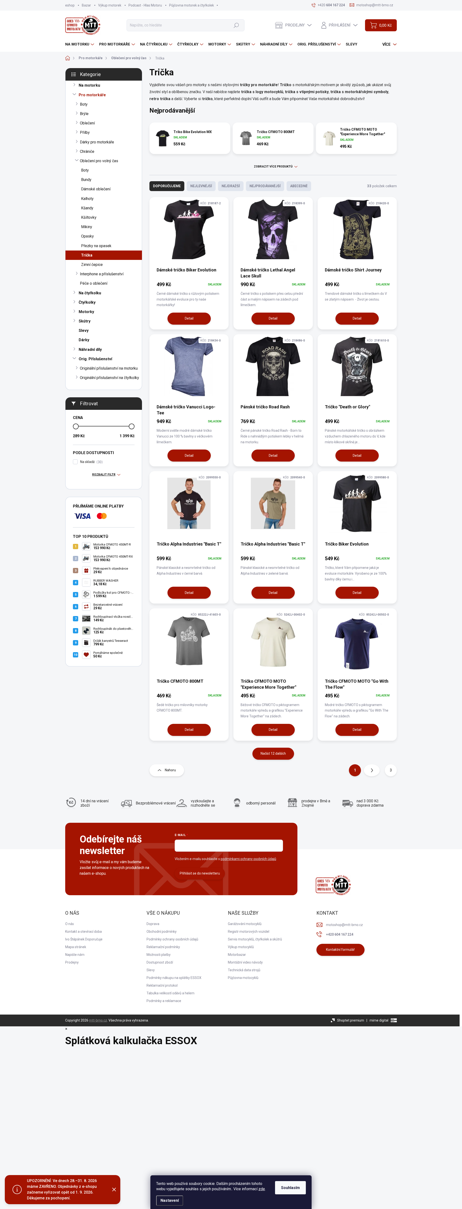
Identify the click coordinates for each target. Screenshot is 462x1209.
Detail (189, 318)
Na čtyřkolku (90, 293)
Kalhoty (87, 198)
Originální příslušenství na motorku (109, 368)
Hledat (236, 25)
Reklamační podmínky (163, 947)
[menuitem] (80, 44)
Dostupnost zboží (160, 962)
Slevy (84, 330)
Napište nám (74, 955)
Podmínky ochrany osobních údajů (172, 939)
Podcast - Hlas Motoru (145, 5)
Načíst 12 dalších (273, 753)
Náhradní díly (90, 349)
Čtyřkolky (87, 302)
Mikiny (86, 227)
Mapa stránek (75, 947)
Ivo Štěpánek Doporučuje (84, 939)
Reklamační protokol (162, 985)
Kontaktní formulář (340, 950)
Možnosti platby (159, 955)
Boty (84, 104)
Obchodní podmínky (162, 931)
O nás (69, 924)
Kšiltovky (88, 217)
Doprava (153, 924)
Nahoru (170, 770)
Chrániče (87, 151)
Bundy (86, 179)
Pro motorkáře (92, 95)
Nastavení (169, 1200)
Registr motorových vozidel (248, 931)
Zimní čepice (92, 264)
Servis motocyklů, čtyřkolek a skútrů (255, 939)
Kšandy (87, 208)
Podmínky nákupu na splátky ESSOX (174, 978)
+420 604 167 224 (339, 934)
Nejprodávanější (265, 186)
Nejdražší (231, 186)
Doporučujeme (167, 186)
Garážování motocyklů (245, 924)
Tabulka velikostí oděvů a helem (170, 993)
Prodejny (72, 962)
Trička (86, 255)
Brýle (84, 113)
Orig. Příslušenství (95, 359)
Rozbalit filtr (104, 474)
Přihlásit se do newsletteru (200, 873)
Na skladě (91, 462)
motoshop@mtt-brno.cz (344, 925)
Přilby (85, 132)
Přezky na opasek (96, 246)
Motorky (86, 311)
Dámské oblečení (95, 189)
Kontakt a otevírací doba (83, 931)
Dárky (84, 340)
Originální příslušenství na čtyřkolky (109, 377)
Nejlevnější (201, 186)
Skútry (84, 321)
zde (261, 1189)
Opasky (87, 236)
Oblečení (87, 123)
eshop (70, 5)
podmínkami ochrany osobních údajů (248, 859)
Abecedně (299, 186)
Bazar (86, 5)
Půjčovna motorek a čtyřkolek (191, 5)
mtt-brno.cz (98, 1020)
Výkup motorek (109, 5)
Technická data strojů (244, 970)
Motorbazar (237, 955)
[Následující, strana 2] (372, 770)
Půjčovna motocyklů (243, 978)
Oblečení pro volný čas (99, 161)
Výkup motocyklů (241, 947)
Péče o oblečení (93, 283)
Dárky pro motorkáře (97, 142)
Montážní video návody (245, 962)
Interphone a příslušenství (101, 274)
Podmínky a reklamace (164, 1001)
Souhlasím (290, 1187)
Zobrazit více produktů (273, 166)
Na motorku (89, 85)
